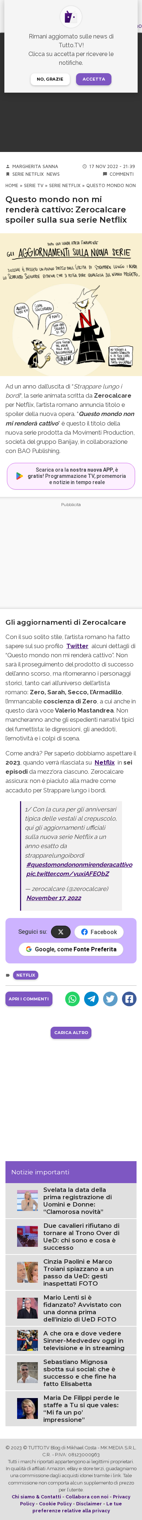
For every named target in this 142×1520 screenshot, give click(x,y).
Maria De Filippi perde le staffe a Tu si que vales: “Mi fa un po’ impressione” (81, 1408)
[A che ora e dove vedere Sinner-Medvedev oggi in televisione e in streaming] (27, 1340)
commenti (122, 174)
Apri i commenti (29, 998)
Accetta (94, 79)
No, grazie (50, 79)
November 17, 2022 (53, 898)
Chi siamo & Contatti (36, 1496)
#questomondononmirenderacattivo (79, 864)
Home (11, 185)
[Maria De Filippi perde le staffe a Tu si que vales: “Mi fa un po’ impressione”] (27, 1408)
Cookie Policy (55, 1503)
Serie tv (33, 185)
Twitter (77, 646)
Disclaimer (89, 1503)
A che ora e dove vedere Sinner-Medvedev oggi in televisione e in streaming (84, 1341)
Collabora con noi (87, 1496)
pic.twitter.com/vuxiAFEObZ (67, 873)
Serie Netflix (28, 174)
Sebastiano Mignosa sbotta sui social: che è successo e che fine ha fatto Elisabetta (79, 1372)
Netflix (105, 762)
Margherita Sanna (35, 166)
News (53, 174)
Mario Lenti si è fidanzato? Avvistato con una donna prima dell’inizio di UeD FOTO (82, 1308)
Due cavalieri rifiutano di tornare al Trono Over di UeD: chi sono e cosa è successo (81, 1236)
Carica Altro (71, 1032)
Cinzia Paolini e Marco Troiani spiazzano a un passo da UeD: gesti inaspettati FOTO (78, 1272)
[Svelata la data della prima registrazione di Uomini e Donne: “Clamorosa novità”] (27, 1200)
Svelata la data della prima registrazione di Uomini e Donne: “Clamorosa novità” (77, 1200)
